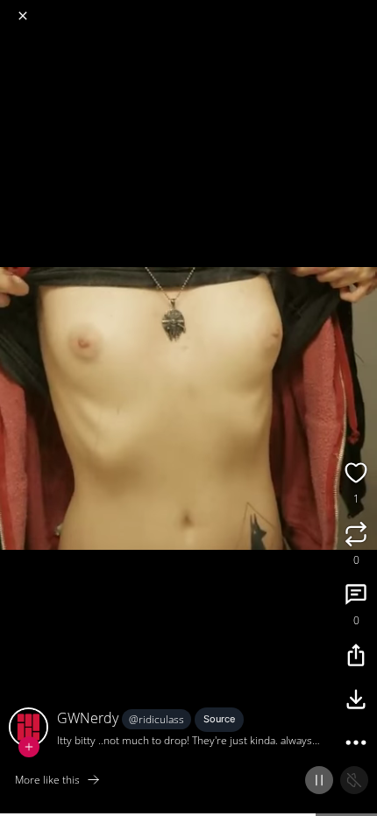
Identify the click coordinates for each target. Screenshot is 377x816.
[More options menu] (361, 9)
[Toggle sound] (354, 780)
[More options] (356, 745)
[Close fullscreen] (23, 16)
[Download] (356, 701)
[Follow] (28, 746)
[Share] (356, 657)
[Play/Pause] (319, 780)
